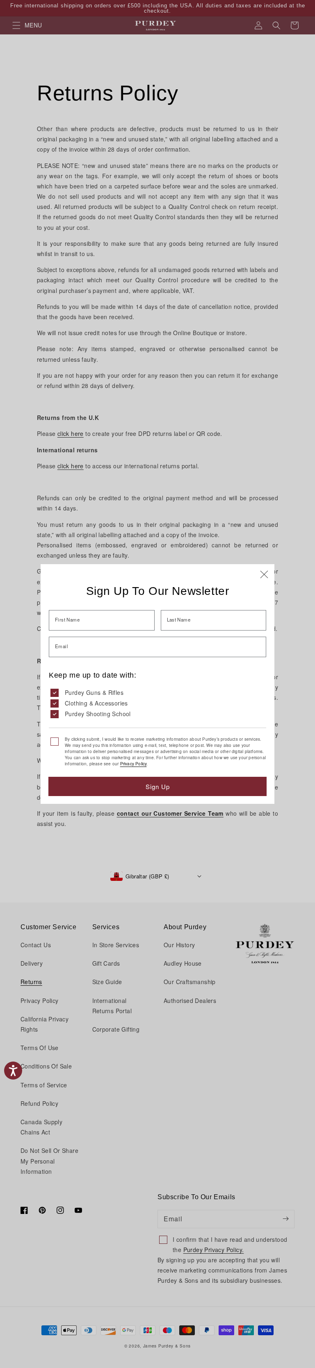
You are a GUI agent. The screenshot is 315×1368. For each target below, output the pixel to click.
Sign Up (158, 786)
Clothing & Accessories (96, 703)
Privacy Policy (133, 764)
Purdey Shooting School (98, 714)
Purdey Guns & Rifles (94, 692)
